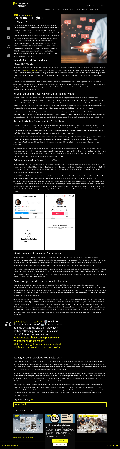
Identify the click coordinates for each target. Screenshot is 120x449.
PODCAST (47, 9)
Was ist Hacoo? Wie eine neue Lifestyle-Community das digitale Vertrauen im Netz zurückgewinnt (27, 429)
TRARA (59, 9)
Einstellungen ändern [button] (60, 444)
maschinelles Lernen (31, 70)
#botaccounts (21, 337)
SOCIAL (15, 15)
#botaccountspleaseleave (44, 337)
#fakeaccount (36, 340)
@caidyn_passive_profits (28, 321)
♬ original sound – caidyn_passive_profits (37, 345)
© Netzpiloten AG (112, 445)
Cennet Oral (28, 15)
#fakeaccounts (49, 344)
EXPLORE (72, 9)
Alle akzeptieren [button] (60, 440)
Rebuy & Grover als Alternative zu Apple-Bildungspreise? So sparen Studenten (91, 429)
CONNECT (92, 9)
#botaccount (20, 340)
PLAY (78, 9)
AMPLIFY (84, 9)
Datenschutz (15, 445)
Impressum (6, 445)
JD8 (32, 400)
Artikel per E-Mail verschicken (23, 437)
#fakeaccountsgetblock (26, 344)
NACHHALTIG (86, 416)
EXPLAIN (65, 9)
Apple (80, 416)
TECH (53, 9)
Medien (49, 416)
